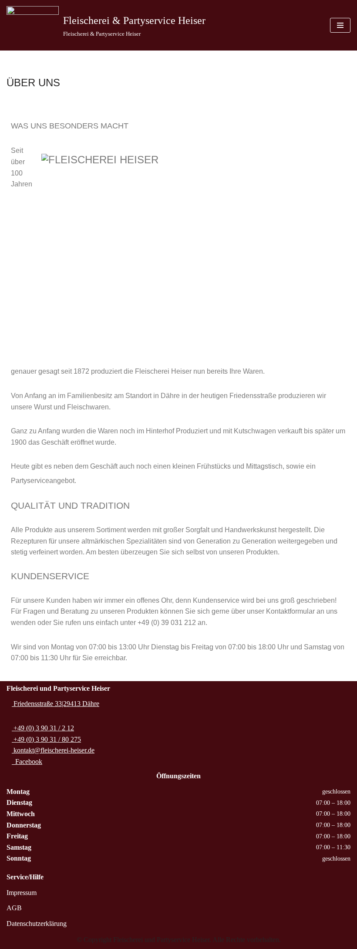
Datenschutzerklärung (37, 923)
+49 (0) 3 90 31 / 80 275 (46, 739)
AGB (14, 908)
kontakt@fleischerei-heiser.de (53, 750)
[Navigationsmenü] (340, 25)
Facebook (27, 761)
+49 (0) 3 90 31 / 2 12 (43, 728)
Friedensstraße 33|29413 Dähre (55, 703)
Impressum (22, 892)
